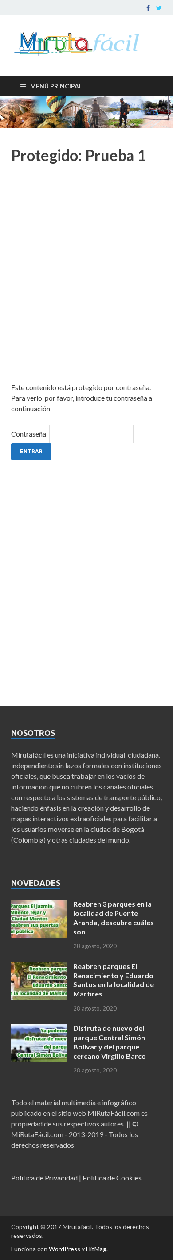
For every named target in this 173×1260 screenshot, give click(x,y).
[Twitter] (159, 8)
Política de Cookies (112, 1177)
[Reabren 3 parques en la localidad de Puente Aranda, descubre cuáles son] (39, 904)
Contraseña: (30, 433)
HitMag (96, 1248)
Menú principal (56, 86)
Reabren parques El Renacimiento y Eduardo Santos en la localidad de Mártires (113, 980)
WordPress (64, 1248)
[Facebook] (148, 8)
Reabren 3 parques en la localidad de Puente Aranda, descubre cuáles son (113, 917)
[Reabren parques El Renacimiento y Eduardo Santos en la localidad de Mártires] (39, 967)
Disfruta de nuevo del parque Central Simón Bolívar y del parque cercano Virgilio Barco (109, 1042)
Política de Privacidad (44, 1177)
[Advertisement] (86, 277)
